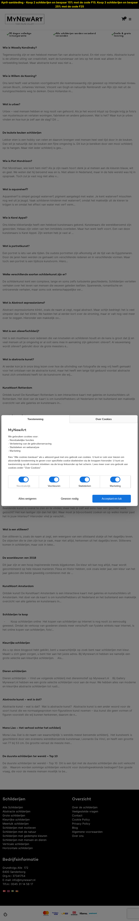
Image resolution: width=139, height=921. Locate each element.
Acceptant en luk (112, 498)
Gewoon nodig (69, 498)
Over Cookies (104, 418)
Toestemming (35, 418)
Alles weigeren (27, 498)
